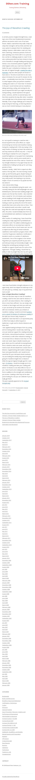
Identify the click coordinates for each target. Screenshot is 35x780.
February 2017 (6, 447)
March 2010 (5, 556)
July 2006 (4, 649)
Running (4, 745)
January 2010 (6, 558)
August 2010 (5, 547)
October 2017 (6, 438)
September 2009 (6, 565)
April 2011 (5, 534)
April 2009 (5, 576)
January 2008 (6, 609)
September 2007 (6, 618)
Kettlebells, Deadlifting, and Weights (12, 732)
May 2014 (5, 473)
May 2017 (5, 442)
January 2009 (6, 583)
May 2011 (5, 531)
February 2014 (6, 480)
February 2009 (6, 580)
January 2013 (6, 498)
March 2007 (5, 632)
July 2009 (4, 569)
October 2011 (6, 520)
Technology (5, 750)
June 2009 (5, 571)
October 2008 (6, 589)
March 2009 (5, 578)
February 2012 (6, 516)
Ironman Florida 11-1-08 (8, 725)
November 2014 (6, 471)
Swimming (5, 747)
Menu (17, 12)
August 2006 (5, 647)
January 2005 (6, 685)
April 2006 (5, 656)
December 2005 (6, 665)
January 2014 (6, 482)
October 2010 (6, 542)
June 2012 (5, 507)
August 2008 (5, 594)
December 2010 (6, 540)
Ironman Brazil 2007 (7, 721)
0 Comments (5, 32)
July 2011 (4, 527)
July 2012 (4, 505)
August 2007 (5, 620)
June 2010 (5, 551)
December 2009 (6, 560)
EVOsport (5, 707)
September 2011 (6, 522)
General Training (7, 710)
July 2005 (4, 674)
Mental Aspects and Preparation (11, 734)
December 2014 (6, 469)
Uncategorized (6, 754)
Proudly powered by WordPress (10, 776)
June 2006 (5, 652)
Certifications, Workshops (9, 703)
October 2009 (6, 563)
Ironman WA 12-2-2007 (8, 730)
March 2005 (5, 681)
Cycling (4, 705)
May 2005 (5, 676)
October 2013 (6, 487)
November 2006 (6, 640)
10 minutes (9, 363)
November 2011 (6, 518)
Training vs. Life (6, 752)
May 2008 (5, 600)
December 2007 (6, 612)
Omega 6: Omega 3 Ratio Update (11, 420)
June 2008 (5, 598)
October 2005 (6, 669)
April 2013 (5, 493)
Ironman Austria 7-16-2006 (9, 718)
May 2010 (5, 554)
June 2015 (5, 460)
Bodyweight (19, 388)
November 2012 (6, 500)
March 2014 (5, 478)
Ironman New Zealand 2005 (10, 727)
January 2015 (6, 467)
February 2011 (6, 538)
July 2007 (4, 623)
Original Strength (7, 741)
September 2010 (6, 545)
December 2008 (6, 585)
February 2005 (6, 683)
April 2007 (5, 629)
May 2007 (5, 627)
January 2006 (6, 663)
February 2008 (6, 607)
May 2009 (5, 574)
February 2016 (6, 456)
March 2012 (5, 513)
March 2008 (5, 605)
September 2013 (6, 489)
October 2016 (6, 451)
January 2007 (6, 636)
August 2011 (5, 525)
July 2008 (4, 596)
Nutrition (4, 736)
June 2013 (5, 491)
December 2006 (6, 638)
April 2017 (5, 444)
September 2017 (6, 440)
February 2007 (6, 634)
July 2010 (4, 549)
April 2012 (5, 511)
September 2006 (6, 645)
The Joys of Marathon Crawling (16, 28)
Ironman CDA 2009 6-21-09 (9, 723)
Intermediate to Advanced (9, 716)
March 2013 (5, 496)
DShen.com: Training (17, 3)
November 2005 (6, 667)
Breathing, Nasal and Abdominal (11, 701)
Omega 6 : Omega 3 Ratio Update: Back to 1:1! (15, 415)
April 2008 (5, 603)
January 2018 (6, 436)
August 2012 (5, 502)
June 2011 (5, 529)
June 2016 (5, 453)
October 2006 (6, 643)
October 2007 (6, 616)
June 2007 (5, 625)
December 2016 (6, 449)
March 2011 (5, 536)
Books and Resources (8, 698)
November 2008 (6, 587)
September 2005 (6, 672)
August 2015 (5, 458)
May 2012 (5, 509)
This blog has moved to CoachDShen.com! (14, 413)
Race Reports (6, 743)
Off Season (5, 739)
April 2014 (5, 476)
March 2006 (5, 658)
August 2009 (5, 567)
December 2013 (6, 485)
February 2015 (6, 464)
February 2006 (6, 661)
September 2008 (6, 591)
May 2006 (5, 654)
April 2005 (5, 678)
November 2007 (6, 614)
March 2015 (5, 462)
